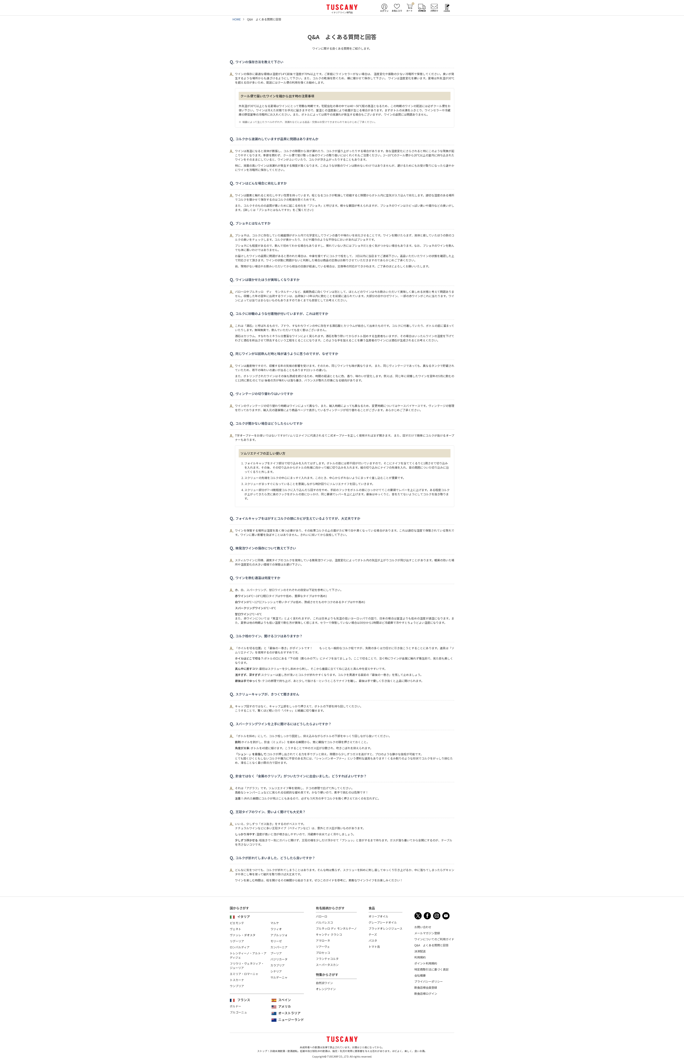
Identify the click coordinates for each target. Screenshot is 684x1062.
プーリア (276, 953)
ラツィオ (276, 929)
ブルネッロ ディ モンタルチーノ (336, 928)
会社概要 (420, 975)
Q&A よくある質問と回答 (431, 945)
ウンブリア (237, 986)
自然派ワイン (324, 983)
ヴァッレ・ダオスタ (242, 935)
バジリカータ (278, 959)
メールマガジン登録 (427, 933)
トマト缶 (374, 946)
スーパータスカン (327, 965)
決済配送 (420, 951)
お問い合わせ (422, 927)
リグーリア (237, 941)
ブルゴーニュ (238, 1012)
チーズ (373, 934)
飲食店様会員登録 (425, 987)
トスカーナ (237, 980)
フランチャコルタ (327, 958)
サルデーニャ (278, 977)
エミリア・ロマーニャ (244, 974)
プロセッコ (323, 952)
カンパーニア (278, 947)
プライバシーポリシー (428, 981)
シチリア (276, 971)
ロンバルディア (240, 947)
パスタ (373, 940)
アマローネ (323, 940)
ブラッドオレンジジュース (385, 928)
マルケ (274, 923)
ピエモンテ (237, 923)
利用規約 (420, 957)
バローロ (321, 916)
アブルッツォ (278, 935)
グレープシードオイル (383, 922)
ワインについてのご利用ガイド (434, 939)
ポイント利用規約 (425, 963)
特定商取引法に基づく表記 (431, 969)
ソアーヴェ (323, 946)
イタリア (243, 916)
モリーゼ (276, 941)
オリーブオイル (378, 916)
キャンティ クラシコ (329, 934)
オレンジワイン (326, 989)
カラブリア (277, 965)
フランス (243, 999)
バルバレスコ (324, 922)
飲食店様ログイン (425, 993)
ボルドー (235, 1006)
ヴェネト (235, 929)
